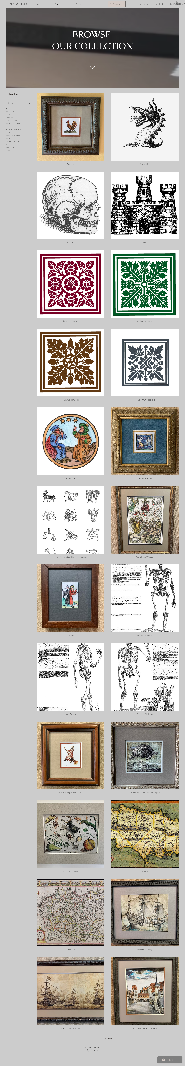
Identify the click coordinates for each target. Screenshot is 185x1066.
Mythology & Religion (14, 135)
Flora (8, 132)
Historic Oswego (12, 120)
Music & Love (11, 117)
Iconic (8, 114)
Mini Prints (10, 147)
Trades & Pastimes (13, 141)
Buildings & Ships (12, 111)
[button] (177, 3)
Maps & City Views (13, 123)
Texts (7, 144)
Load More (107, 1038)
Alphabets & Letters (13, 129)
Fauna (8, 126)
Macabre (9, 138)
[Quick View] (70, 127)
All (7, 108)
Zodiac (8, 150)
